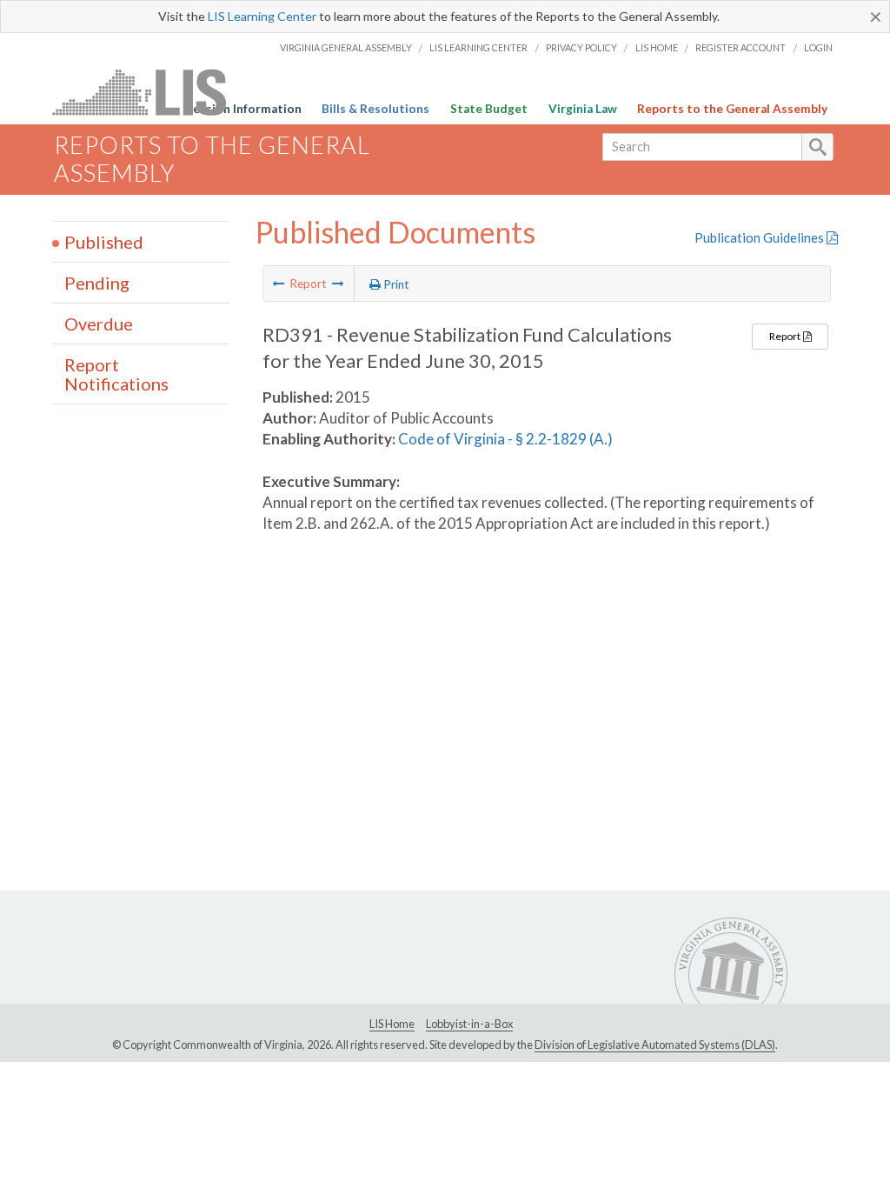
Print (395, 284)
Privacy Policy (581, 47)
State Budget (489, 109)
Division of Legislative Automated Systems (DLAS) (655, 1044)
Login (818, 47)
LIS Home (656, 47)
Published (103, 241)
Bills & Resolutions (375, 109)
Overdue (98, 323)
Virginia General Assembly (346, 47)
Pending (97, 282)
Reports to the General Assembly (732, 109)
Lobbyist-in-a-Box (469, 1024)
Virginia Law (582, 109)
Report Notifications (116, 374)
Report (785, 336)
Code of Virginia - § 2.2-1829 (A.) (505, 439)
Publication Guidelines (760, 237)
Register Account (740, 47)
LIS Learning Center (262, 16)
